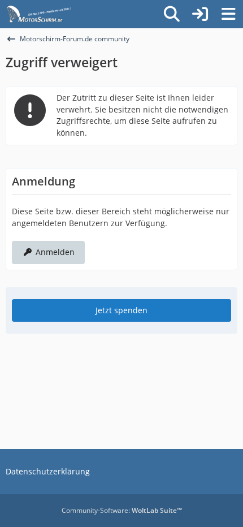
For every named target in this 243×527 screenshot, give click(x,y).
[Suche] (171, 14)
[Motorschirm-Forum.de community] (58, 14)
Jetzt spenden (121, 310)
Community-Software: (122, 510)
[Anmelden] (200, 14)
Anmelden (55, 252)
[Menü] (228, 14)
